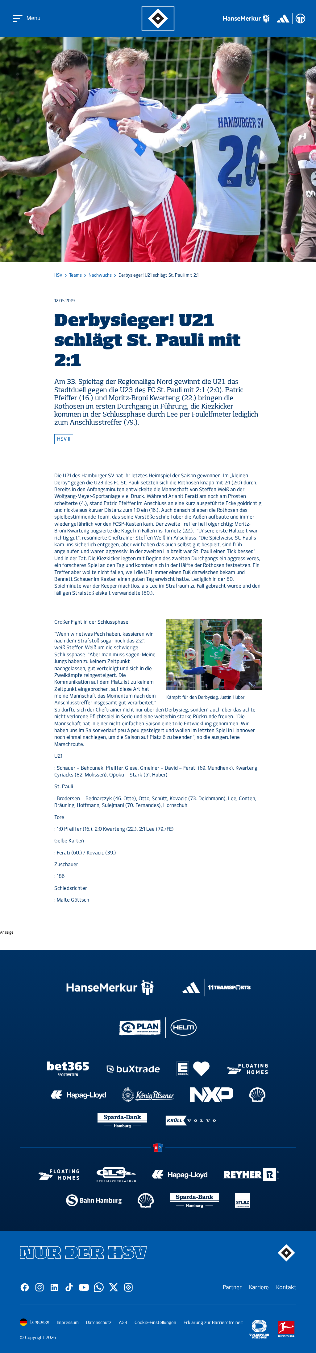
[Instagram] (39, 1287)
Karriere (259, 1287)
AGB (123, 1322)
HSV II (63, 439)
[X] (113, 1287)
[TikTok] (69, 1287)
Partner (232, 1287)
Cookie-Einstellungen (155, 1322)
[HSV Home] (158, 18)
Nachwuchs (100, 275)
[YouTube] (84, 1287)
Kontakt (286, 1287)
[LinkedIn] (54, 1287)
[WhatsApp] (99, 1287)
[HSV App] (128, 1287)
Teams (75, 275)
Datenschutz (98, 1322)
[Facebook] (25, 1287)
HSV (58, 275)
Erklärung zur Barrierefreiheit (213, 1322)
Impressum (68, 1322)
